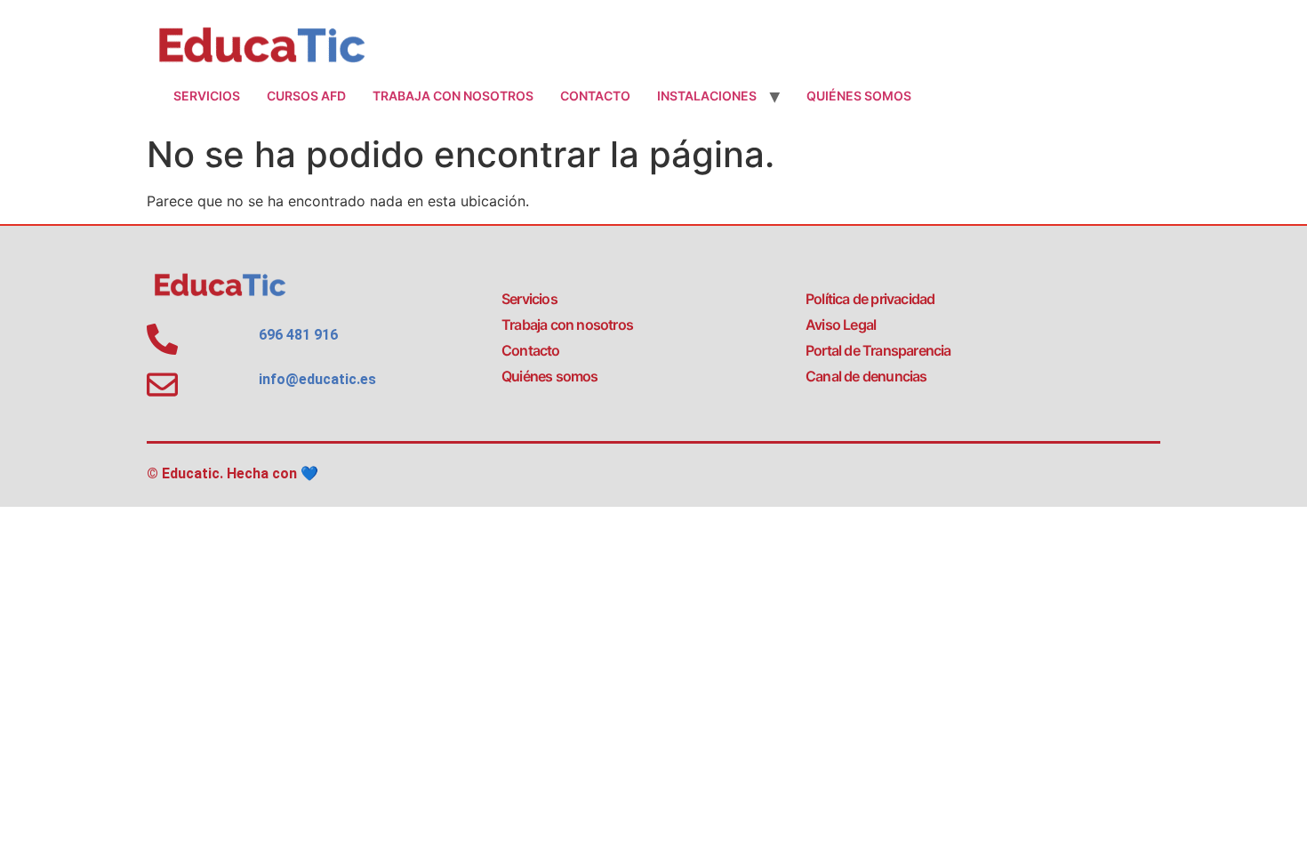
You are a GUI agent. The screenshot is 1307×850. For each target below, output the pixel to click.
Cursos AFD (306, 95)
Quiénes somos (858, 95)
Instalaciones (707, 95)
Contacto (595, 95)
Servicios (206, 95)
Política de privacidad (870, 299)
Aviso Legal (841, 324)
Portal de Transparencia (878, 350)
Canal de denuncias (866, 376)
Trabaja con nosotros (453, 95)
